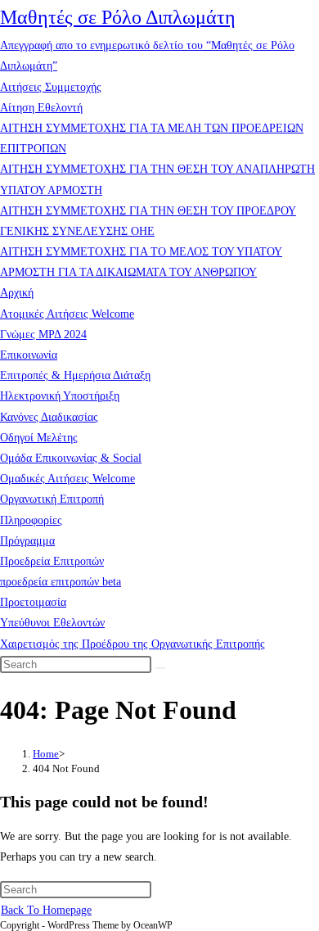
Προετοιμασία (33, 602)
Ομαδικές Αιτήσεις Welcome (67, 478)
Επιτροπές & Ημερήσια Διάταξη (75, 375)
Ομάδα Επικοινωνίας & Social (71, 458)
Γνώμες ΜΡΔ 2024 (43, 334)
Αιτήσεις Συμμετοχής (50, 87)
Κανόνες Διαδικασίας (49, 417)
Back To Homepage (46, 910)
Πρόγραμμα (27, 541)
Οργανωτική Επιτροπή (52, 499)
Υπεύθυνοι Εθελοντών (52, 623)
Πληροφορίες (31, 520)
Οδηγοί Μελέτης (39, 438)
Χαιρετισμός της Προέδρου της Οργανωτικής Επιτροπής (132, 644)
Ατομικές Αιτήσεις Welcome (67, 314)
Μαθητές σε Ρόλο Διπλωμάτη (118, 17)
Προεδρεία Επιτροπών (52, 561)
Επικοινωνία (28, 355)
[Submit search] (160, 668)
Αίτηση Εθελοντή (41, 108)
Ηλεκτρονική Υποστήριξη (59, 396)
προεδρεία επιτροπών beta (60, 582)
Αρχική (17, 293)
